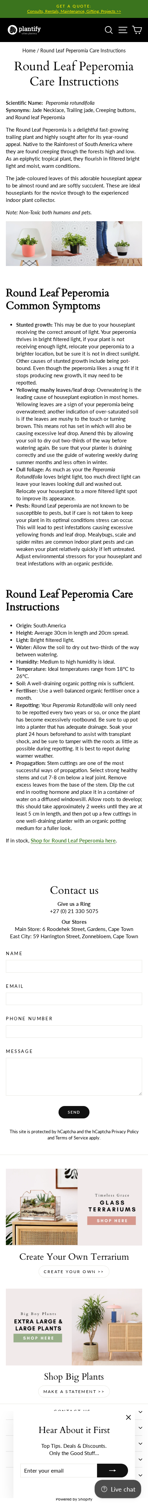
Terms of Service (71, 1137)
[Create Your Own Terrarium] (74, 1207)
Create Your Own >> (74, 1271)
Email (15, 986)
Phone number (29, 1018)
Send (74, 1112)
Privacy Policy (125, 1131)
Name (14, 953)
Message (19, 1051)
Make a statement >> (74, 1391)
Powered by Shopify (74, 1499)
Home (28, 50)
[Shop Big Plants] (74, 1327)
